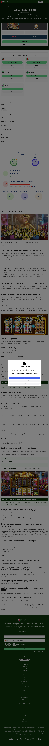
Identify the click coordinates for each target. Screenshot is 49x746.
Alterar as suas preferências (24, 380)
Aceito (24, 378)
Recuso (24, 383)
